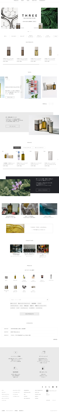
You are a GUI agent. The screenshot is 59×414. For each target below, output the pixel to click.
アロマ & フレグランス (24, 282)
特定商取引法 (21, 412)
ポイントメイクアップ (42, 282)
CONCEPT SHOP (38, 395)
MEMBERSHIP (26, 391)
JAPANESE (48, 401)
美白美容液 (34, 304)
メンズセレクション (33, 293)
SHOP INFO (37, 393)
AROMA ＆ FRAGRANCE (43, 191)
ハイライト (13, 309)
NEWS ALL (45, 104)
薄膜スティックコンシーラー (40, 307)
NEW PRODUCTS (29, 315)
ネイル (21, 307)
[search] (47, 301)
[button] (58, 56)
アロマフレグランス (14, 307)
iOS (46, 394)
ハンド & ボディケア (15, 293)
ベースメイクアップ (33, 282)
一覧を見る (55, 340)
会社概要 (3, 412)
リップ (18, 309)
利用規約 (16, 412)
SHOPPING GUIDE (27, 393)
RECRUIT (36, 397)
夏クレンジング (14, 304)
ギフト (6, 281)
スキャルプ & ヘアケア (16, 391)
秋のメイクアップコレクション (24, 304)
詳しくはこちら (13, 127)
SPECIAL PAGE (9, 98)
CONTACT (25, 397)
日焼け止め (26, 307)
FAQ (24, 395)
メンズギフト (31, 309)
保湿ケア (31, 307)
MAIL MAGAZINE (27, 399)
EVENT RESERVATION (39, 391)
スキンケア (15, 281)
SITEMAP (36, 399)
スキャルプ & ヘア (6, 293)
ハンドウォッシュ (24, 309)
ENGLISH (54, 401)
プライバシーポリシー (9, 412)
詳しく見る (9, 55)
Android (47, 396)
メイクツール (51, 281)
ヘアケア (39, 304)
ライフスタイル (24, 293)
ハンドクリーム (39, 309)
